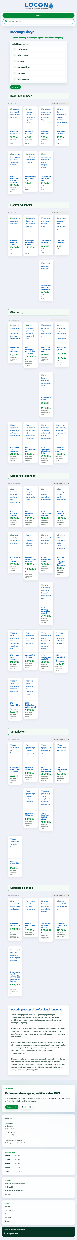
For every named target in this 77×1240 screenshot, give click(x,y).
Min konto (8, 1194)
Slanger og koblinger (22, 67)
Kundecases (9, 1214)
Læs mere (15, 87)
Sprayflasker (19, 73)
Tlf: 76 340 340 (10, 1132)
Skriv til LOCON (26, 1107)
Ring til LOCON (11, 1107)
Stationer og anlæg (21, 79)
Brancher (8, 1217)
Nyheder (7, 1207)
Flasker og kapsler (21, 55)
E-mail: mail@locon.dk (12, 1135)
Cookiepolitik (9, 1187)
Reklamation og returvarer (14, 1191)
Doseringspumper (21, 49)
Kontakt (7, 1221)
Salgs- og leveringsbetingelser (15, 1183)
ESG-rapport (9, 1210)
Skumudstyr (19, 61)
